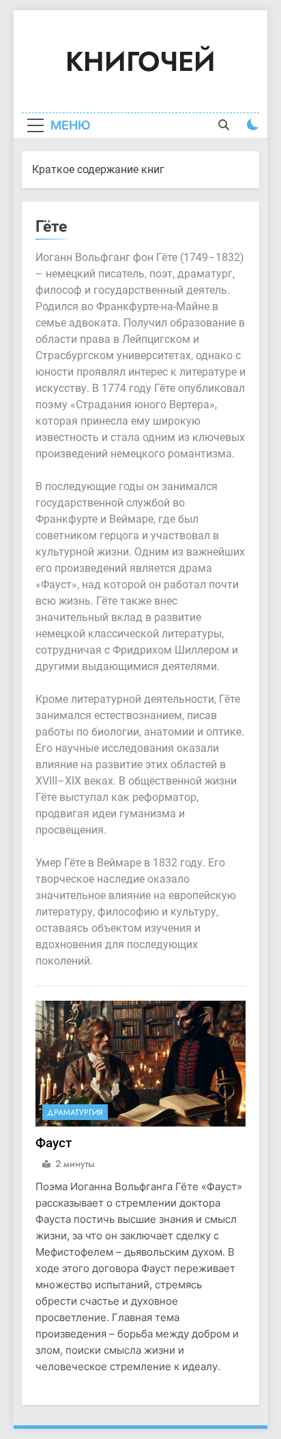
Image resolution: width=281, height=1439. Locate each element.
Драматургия (75, 1112)
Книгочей (140, 61)
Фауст (53, 1143)
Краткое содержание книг (98, 169)
